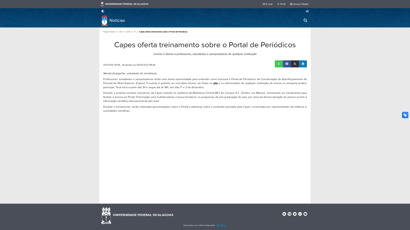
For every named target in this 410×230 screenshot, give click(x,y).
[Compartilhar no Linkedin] (303, 63)
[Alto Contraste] (102, 11)
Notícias (117, 20)
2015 (128, 32)
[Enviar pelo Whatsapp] (279, 63)
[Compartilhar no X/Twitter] (295, 63)
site (215, 83)
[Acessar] (307, 11)
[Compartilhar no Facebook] (287, 63)
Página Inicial (109, 32)
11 (134, 32)
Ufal (120, 32)
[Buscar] (305, 20)
